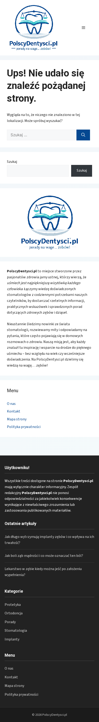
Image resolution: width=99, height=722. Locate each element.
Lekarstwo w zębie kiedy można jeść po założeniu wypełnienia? (43, 571)
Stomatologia (16, 630)
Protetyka (13, 604)
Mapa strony (16, 419)
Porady (10, 622)
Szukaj (12, 161)
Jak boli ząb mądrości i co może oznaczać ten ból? (44, 555)
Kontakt (13, 411)
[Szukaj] (83, 135)
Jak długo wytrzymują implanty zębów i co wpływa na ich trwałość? (49, 539)
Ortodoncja (14, 613)
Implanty (12, 639)
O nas (11, 403)
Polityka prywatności (24, 426)
